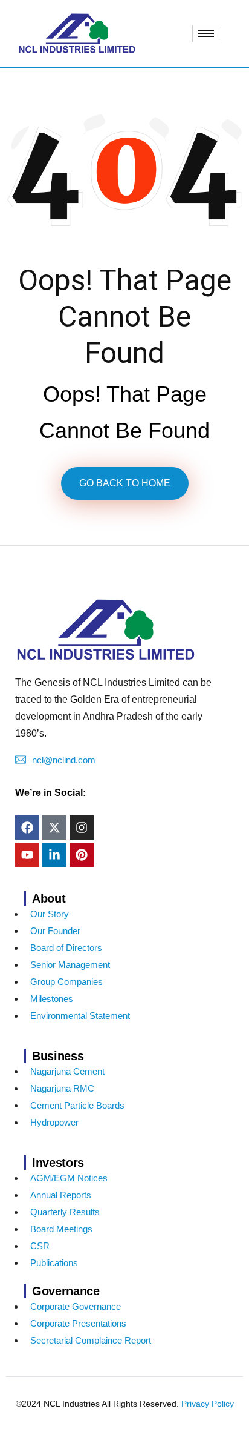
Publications (54, 1263)
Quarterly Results (65, 1212)
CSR (40, 1246)
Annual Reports (60, 1195)
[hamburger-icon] (205, 33)
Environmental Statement (80, 1015)
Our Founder (55, 931)
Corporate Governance (75, 1306)
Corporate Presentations (78, 1323)
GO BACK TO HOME (124, 483)
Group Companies (66, 982)
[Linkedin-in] (54, 855)
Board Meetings (61, 1229)
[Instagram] (82, 827)
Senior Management (70, 965)
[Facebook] (27, 827)
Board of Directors (66, 948)
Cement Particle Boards (77, 1105)
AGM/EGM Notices (69, 1178)
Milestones (51, 999)
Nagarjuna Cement (67, 1071)
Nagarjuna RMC (62, 1088)
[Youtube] (27, 855)
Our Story (49, 914)
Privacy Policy (207, 1403)
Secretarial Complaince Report (90, 1340)
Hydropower (54, 1122)
